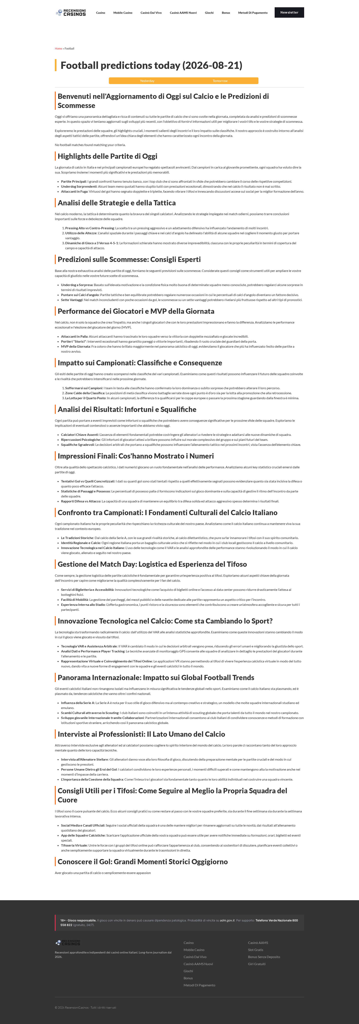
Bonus (226, 12)
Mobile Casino (122, 12)
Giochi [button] (209, 12)
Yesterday (147, 81)
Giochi (188, 971)
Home (58, 48)
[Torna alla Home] (71, 12)
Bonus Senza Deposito (264, 957)
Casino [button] (100, 12)
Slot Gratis (255, 950)
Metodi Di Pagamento (199, 985)
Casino (189, 943)
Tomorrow (220, 81)
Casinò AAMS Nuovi (198, 964)
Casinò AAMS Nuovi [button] (183, 12)
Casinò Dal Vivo (151, 12)
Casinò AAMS (258, 943)
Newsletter (289, 12)
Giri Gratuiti (257, 964)
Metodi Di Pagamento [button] (253, 12)
